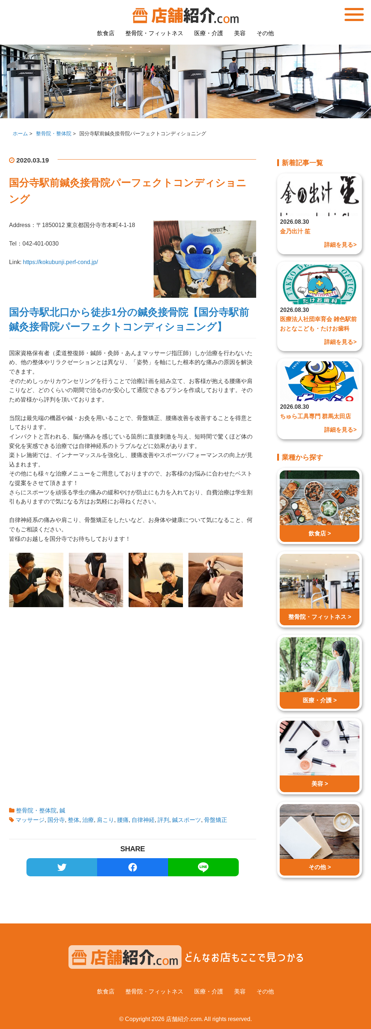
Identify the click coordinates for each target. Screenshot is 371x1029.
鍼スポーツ (186, 820)
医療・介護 (208, 33)
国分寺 (56, 820)
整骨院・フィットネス (154, 33)
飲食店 (105, 33)
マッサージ (30, 820)
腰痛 (123, 820)
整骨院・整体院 (36, 810)
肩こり (105, 820)
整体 (73, 820)
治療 (88, 820)
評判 (163, 820)
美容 (240, 33)
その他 (265, 33)
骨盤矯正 (215, 820)
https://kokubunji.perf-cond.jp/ (60, 262)
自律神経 (143, 820)
